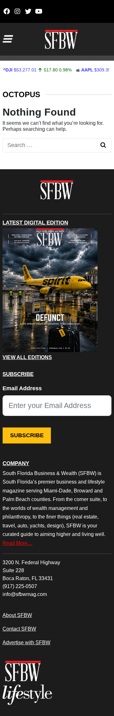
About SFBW (17, 615)
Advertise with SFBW (26, 642)
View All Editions (27, 357)
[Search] (103, 145)
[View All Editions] (50, 290)
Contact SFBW (19, 629)
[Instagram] (17, 11)
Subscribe (27, 435)
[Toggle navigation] (7, 39)
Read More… (18, 543)
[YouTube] (39, 11)
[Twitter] (28, 11)
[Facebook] (6, 11)
